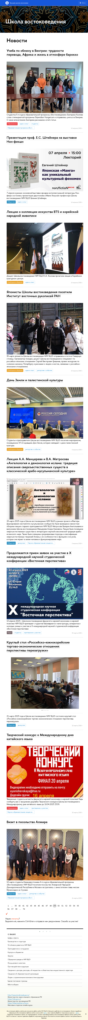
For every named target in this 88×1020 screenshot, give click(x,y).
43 (31, 906)
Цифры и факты (13, 938)
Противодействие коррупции (18, 967)
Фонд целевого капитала (16, 963)
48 (51, 906)
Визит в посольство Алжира (27, 822)
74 (24, 909)
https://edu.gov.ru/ (14, 999)
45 (39, 906)
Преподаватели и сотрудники (18, 949)
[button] (8, 683)
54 (74, 906)
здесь (45, 1013)
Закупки (10, 956)
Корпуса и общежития (15, 952)
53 (70, 906)
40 (19, 906)
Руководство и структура (17, 941)
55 (78, 906)
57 (12, 909)
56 (8, 909)
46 (43, 906)
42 (27, 906)
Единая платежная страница (17, 981)
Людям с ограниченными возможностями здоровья (25, 977)
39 (16, 906)
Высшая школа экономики (19, 3)
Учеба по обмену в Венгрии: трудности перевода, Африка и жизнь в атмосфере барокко (42, 52)
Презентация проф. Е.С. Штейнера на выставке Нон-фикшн (42, 139)
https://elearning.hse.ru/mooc (18, 1003)
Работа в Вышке (13, 985)
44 (35, 906)
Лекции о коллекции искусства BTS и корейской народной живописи (42, 213)
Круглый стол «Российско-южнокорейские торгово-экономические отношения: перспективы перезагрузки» (38, 646)
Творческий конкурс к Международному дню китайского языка (40, 737)
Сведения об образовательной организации (23, 974)
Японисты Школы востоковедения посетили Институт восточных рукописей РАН (39, 294)
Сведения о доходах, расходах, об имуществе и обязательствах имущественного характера (40, 970)
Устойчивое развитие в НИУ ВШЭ (19, 945)
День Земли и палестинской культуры (35, 380)
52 (66, 906)
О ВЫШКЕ (12, 934)
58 (16, 909)
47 (47, 906)
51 (62, 906)
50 (59, 906)
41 (23, 906)
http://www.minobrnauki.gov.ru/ (18, 995)
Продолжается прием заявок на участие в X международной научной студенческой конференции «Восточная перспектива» (39, 557)
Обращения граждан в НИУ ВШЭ (19, 959)
